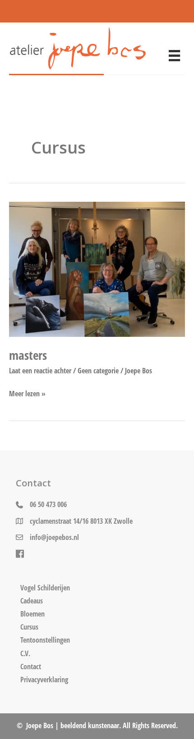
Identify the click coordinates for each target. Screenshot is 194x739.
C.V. (25, 653)
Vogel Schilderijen (45, 588)
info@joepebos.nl (54, 537)
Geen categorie (98, 370)
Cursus (29, 627)
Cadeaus (31, 601)
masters (28, 355)
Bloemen (32, 614)
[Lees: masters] (97, 268)
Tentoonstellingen (45, 640)
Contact (30, 666)
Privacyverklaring (44, 680)
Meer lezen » (27, 393)
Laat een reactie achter (40, 370)
